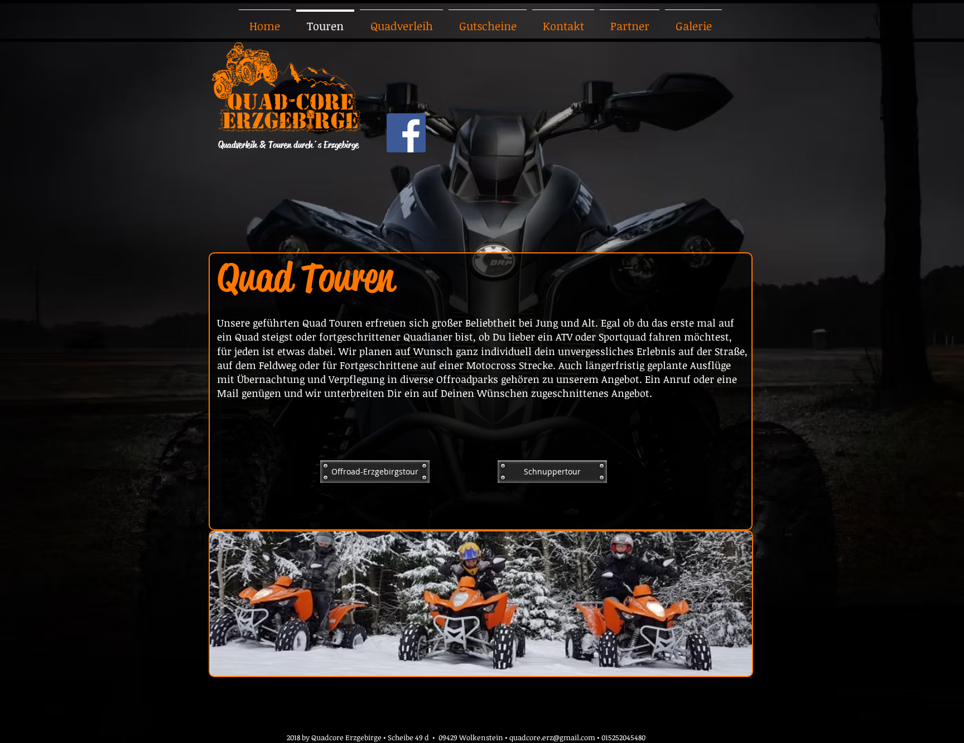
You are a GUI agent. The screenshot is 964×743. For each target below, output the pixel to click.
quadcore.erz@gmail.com (552, 737)
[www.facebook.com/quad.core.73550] (406, 132)
